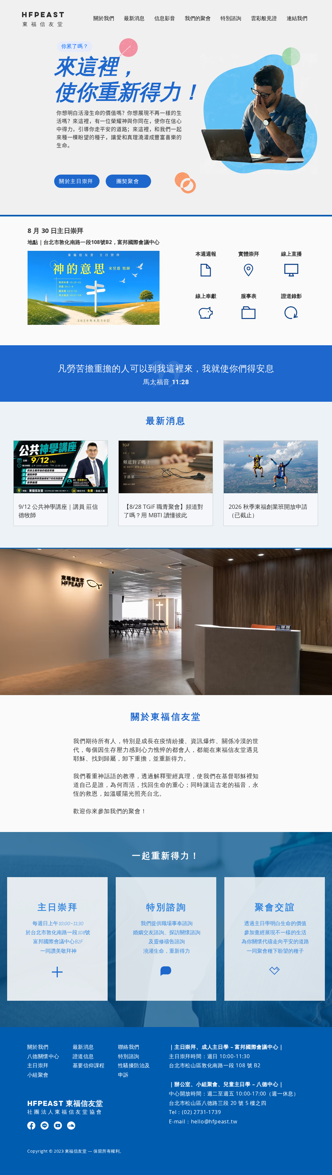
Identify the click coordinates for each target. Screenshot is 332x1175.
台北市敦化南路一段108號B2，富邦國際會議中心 (101, 242)
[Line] (45, 1125)
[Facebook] (31, 1125)
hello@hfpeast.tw (214, 1121)
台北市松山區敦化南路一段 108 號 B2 (215, 1065)
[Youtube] (58, 1125)
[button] (164, 18)
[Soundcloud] (71, 1125)
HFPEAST (43, 14)
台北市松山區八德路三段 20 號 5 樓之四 (218, 1103)
